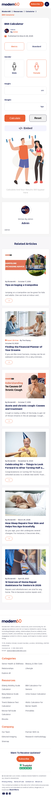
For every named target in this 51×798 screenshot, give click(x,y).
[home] (10, 4)
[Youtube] (3, 793)
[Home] (11, 621)
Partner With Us (32, 732)
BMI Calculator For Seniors (33, 687)
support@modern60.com (16, 651)
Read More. (14, 790)
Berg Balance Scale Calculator (10, 696)
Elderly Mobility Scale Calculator (11, 687)
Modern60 (6, 11)
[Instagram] (7, 793)
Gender (7, 57)
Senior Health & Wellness (13, 664)
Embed (28, 128)
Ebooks (5, 719)
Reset (37, 118)
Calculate (15, 118)
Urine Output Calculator (36, 694)
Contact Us (29, 782)
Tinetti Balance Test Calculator (10, 704)
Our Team (6, 732)
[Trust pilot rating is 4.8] (25, 766)
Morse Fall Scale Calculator (9, 713)
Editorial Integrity (9, 737)
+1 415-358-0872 (17, 648)
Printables (30, 711)
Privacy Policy (7, 782)
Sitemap (5, 741)
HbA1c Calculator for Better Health (34, 704)
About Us (38, 782)
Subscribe (35, 4)
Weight (7, 100)
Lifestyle (29, 668)
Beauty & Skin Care (34, 664)
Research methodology (36, 737)
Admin (15, 32)
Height (7, 84)
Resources (18, 11)
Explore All (6, 673)
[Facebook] (10, 793)
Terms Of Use (19, 782)
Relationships (7, 668)
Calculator (30, 11)
